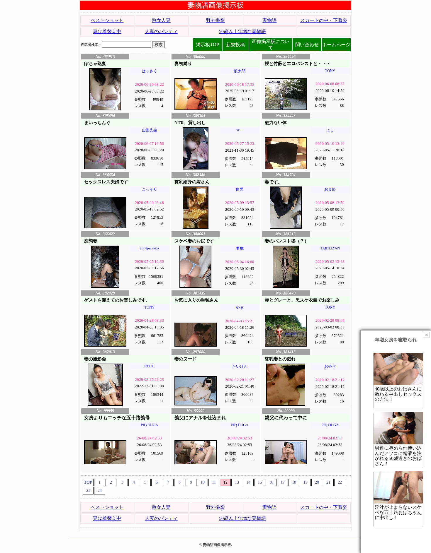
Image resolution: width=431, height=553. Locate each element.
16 (271, 482)
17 (283, 482)
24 (100, 490)
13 (237, 482)
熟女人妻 (161, 20)
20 (317, 482)
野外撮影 (215, 20)
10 (203, 482)
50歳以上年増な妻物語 (242, 31)
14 (248, 482)
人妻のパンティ (161, 31)
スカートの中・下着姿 (323, 20)
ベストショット (107, 20)
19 (305, 482)
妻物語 (269, 20)
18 (294, 482)
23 (88, 490)
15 (260, 482)
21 (328, 482)
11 (214, 482)
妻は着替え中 (107, 31)
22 (340, 482)
